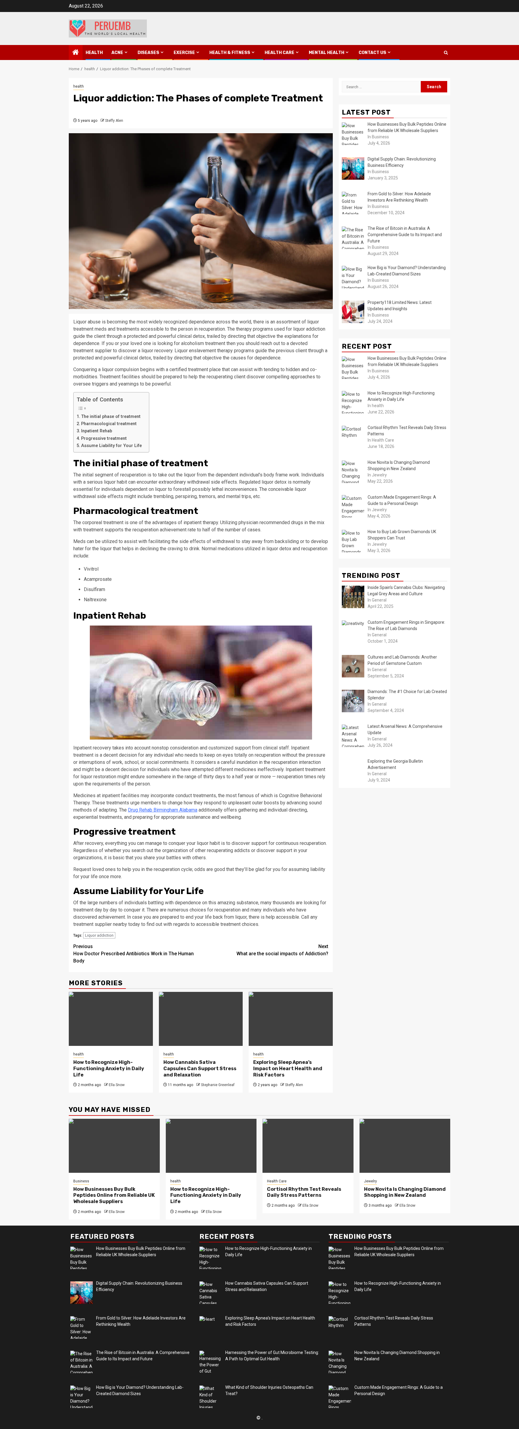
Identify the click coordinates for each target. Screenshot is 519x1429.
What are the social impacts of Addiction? (282, 950)
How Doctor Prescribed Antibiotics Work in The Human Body (133, 954)
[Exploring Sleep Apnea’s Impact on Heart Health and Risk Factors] (291, 1019)
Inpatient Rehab (96, 431)
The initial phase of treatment (111, 416)
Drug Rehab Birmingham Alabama (162, 810)
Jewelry (370, 1181)
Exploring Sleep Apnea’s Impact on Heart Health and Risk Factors (287, 1068)
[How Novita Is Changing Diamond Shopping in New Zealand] (405, 1146)
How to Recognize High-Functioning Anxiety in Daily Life (108, 1068)
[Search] (446, 53)
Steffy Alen (114, 121)
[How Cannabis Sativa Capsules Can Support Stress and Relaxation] (201, 1019)
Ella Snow (117, 1085)
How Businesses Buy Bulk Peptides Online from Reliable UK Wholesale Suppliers (114, 1195)
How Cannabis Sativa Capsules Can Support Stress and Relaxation (199, 1068)
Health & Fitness (229, 52)
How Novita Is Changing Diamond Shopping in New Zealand (405, 1192)
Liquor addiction (99, 935)
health (94, 52)
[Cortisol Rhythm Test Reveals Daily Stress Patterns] (308, 1146)
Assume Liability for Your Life (112, 445)
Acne (117, 52)
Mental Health (326, 52)
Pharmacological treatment (109, 423)
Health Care (279, 52)
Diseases (148, 52)
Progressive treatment (104, 438)
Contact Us (372, 52)
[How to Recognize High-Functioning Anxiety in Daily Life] (111, 1019)
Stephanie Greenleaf (218, 1085)
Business (81, 1181)
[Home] (75, 53)
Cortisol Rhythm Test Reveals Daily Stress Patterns (304, 1192)
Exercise (184, 52)
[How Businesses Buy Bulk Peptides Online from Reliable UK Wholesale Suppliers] (114, 1146)
